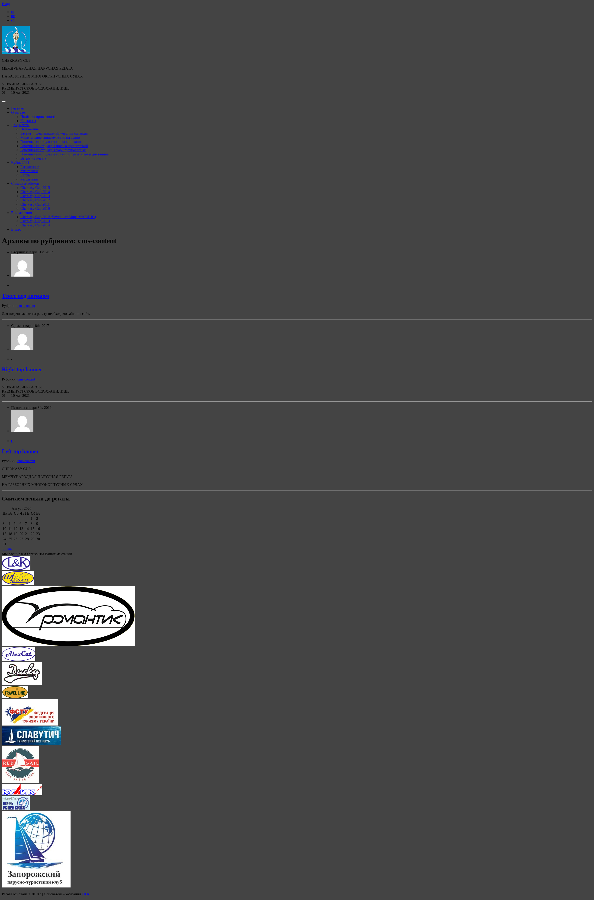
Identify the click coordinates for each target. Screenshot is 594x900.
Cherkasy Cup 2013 (35, 196)
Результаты (29, 179)
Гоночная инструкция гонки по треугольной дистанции (64, 154)
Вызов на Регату (33, 158)
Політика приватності (37, 117)
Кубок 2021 (20, 163)
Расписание (29, 167)
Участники (29, 171)
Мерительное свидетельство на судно (50, 137)
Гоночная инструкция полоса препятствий (54, 146)
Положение (29, 129)
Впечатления (21, 213)
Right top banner (22, 369)
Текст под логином (25, 296)
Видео (16, 229)
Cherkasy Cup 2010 (35, 208)
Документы (20, 125)
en (13, 20)
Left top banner (20, 451)
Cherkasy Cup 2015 (35, 188)
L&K (86, 894)
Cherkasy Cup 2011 (35, 204)
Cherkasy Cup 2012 (35, 200)
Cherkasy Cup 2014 (35, 192)
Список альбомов (25, 183)
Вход (6, 4)
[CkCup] (16, 53)
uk (13, 16)
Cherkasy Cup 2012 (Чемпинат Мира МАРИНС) (58, 217)
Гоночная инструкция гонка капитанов (51, 142)
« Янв (7, 549)
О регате (18, 112)
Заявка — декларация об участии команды (54, 133)
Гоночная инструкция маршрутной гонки (53, 150)
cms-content (26, 306)
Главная (17, 108)
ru (12, 12)
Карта (25, 175)
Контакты (28, 121)
